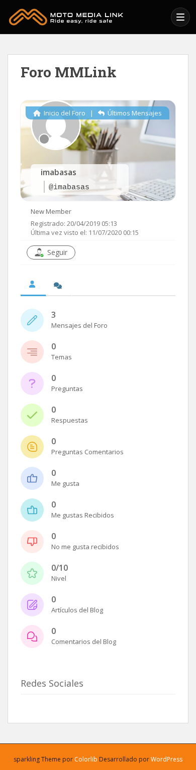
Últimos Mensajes (134, 112)
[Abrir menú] (180, 17)
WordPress (166, 759)
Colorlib (85, 759)
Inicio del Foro (63, 112)
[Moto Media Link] (86, 17)
